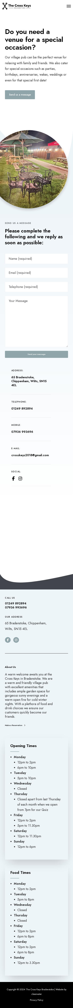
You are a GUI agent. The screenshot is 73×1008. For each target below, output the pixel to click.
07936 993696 (22, 432)
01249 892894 (22, 408)
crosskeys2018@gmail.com (30, 455)
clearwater (36, 994)
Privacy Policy (36, 1000)
